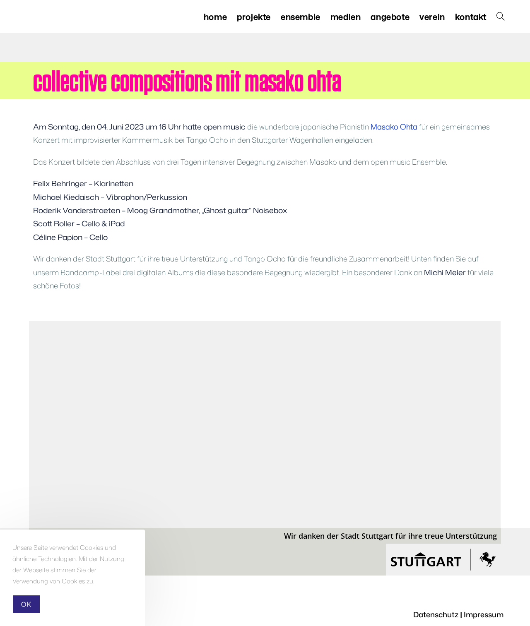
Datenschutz (435, 614)
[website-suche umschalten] (500, 16)
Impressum (484, 614)
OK (26, 604)
